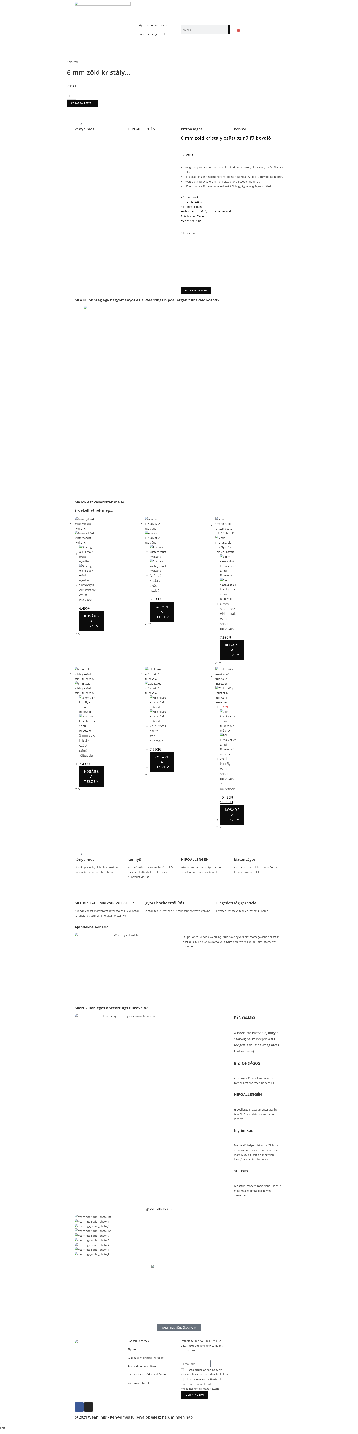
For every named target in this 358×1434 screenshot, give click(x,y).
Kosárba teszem (82, 103)
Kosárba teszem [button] (91, 621)
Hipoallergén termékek (152, 25)
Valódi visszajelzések (152, 34)
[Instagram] (88, 1407)
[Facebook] (79, 1407)
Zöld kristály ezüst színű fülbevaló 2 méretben (227, 774)
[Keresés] (229, 29)
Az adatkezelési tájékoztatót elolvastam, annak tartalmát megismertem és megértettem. (201, 1384)
